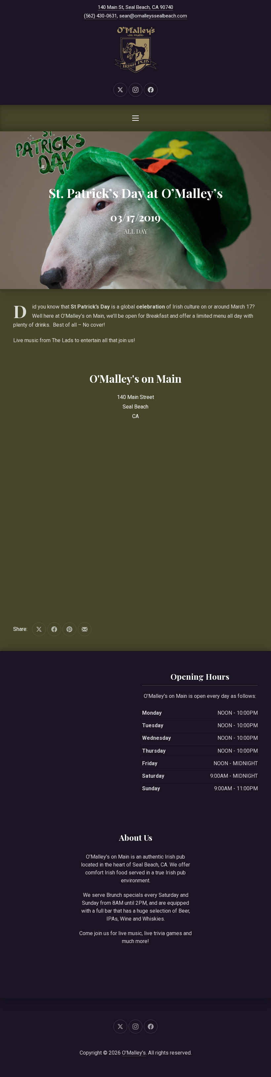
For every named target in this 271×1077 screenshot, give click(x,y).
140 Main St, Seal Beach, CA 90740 (135, 7)
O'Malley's (134, 1053)
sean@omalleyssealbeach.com (153, 16)
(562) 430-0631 (100, 16)
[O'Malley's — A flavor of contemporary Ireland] (135, 50)
